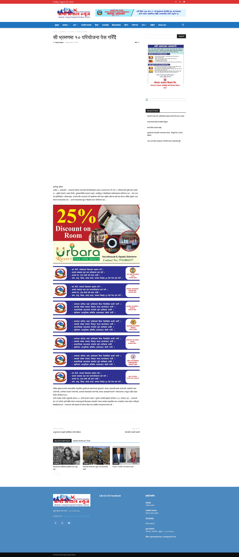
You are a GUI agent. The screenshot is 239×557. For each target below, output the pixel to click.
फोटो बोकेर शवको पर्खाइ (154, 128)
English (162, 25)
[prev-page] (54, 474)
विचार (97, 25)
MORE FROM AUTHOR (81, 441)
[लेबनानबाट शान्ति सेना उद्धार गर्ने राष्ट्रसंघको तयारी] (96, 455)
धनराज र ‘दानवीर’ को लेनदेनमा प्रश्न (123, 467)
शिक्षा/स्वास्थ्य (116, 25)
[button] (183, 25)
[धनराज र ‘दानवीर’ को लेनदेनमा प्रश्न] (126, 455)
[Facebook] (176, 1)
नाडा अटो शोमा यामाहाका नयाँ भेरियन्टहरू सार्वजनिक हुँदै (163, 141)
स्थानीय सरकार (86, 25)
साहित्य (152, 25)
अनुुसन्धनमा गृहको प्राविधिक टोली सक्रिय (67, 432)
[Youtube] (184, 1)
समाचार (64, 25)
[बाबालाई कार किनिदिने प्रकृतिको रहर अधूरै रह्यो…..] (66, 455)
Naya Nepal (59, 42)
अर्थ (74, 25)
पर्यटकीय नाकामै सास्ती (132, 432)
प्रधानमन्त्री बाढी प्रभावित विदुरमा (157, 122)
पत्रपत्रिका (63, 32)
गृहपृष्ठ (57, 25)
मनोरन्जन (135, 25)
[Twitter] (180, 1)
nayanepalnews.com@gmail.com (76, 516)
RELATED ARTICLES (62, 441)
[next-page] (58, 474)
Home (55, 32)
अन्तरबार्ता (105, 25)
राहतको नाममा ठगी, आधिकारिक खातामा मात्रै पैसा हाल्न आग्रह (165, 116)
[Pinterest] (81, 48)
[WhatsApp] (87, 48)
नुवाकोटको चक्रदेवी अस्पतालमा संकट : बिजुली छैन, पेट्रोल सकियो (164, 134)
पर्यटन (126, 25)
